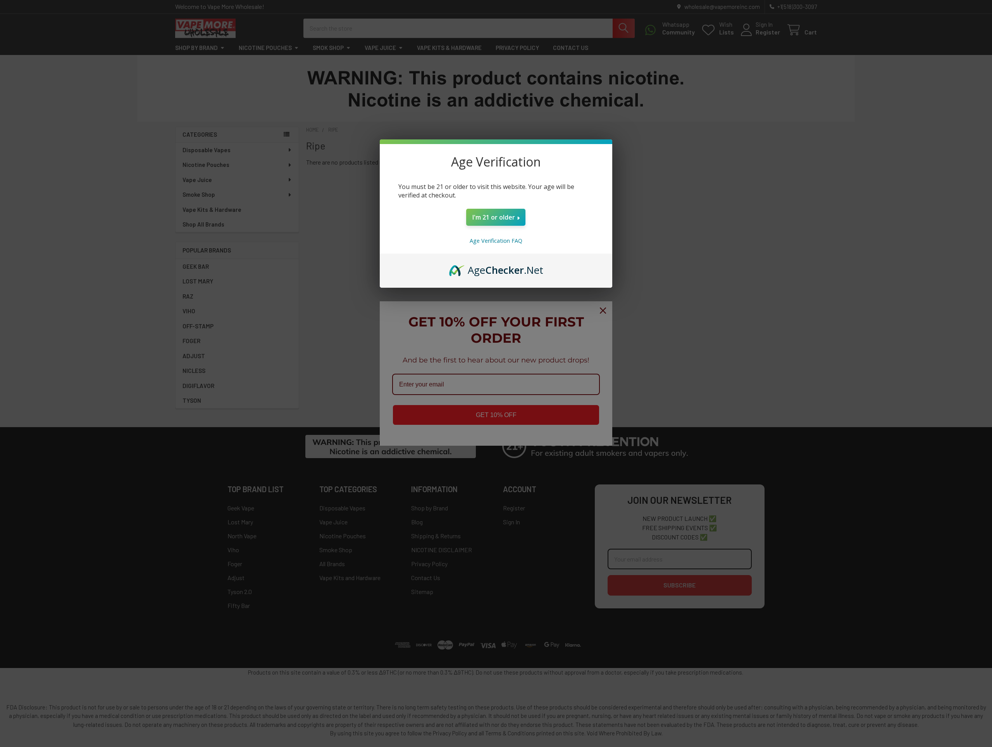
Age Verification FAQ (496, 240)
